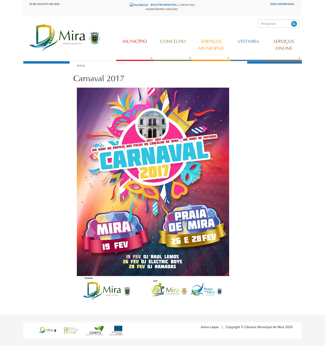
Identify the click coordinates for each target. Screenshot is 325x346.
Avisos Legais (210, 327)
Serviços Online (283, 45)
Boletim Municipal (164, 4)
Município (135, 41)
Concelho (173, 41)
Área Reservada (282, 4)
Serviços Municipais (211, 45)
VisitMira (248, 41)
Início (81, 65)
